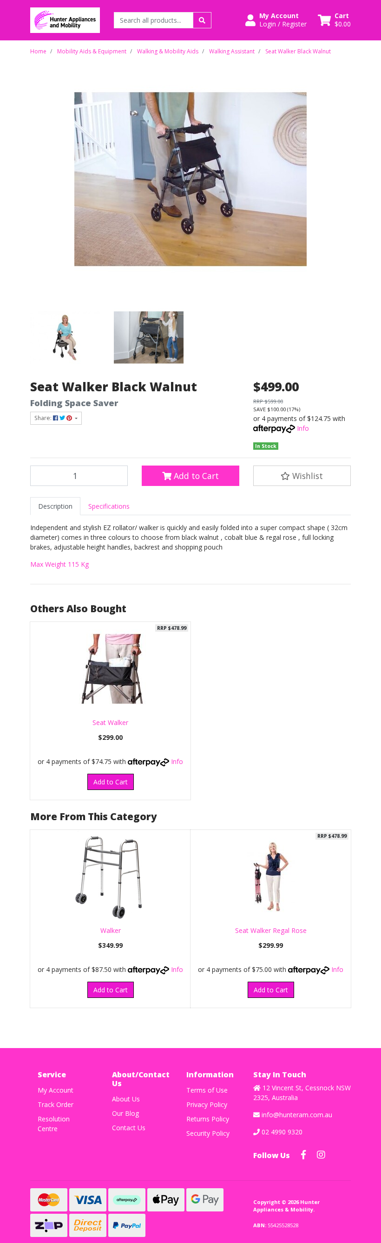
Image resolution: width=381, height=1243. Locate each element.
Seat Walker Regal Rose (271, 930)
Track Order (55, 1104)
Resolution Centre (54, 1123)
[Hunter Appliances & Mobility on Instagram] (321, 1155)
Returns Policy (207, 1118)
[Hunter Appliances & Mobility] (65, 19)
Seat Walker (110, 722)
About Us (126, 1098)
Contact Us (128, 1127)
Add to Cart (195, 475)
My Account (55, 1090)
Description (55, 506)
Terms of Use (207, 1090)
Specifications (109, 506)
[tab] (55, 506)
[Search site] (202, 20)
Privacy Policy (206, 1104)
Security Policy (208, 1133)
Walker (110, 930)
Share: (43, 418)
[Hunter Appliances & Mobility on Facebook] (303, 1155)
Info (303, 428)
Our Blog (125, 1113)
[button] (276, 20)
